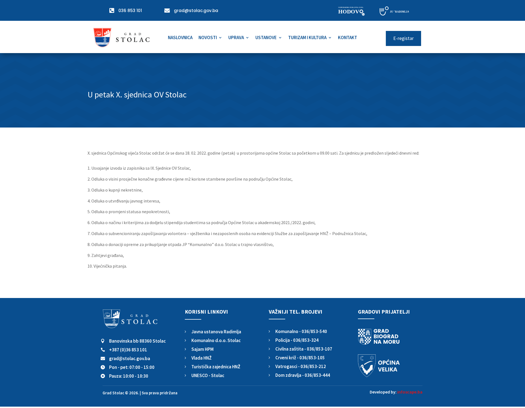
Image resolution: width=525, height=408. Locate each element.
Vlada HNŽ (201, 358)
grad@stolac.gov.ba (129, 358)
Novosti (208, 38)
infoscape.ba (409, 392)
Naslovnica (180, 38)
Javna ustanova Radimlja (216, 332)
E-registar (403, 38)
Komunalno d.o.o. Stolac (216, 340)
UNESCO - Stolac (207, 375)
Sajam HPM (202, 349)
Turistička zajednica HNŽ (215, 367)
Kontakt (347, 38)
